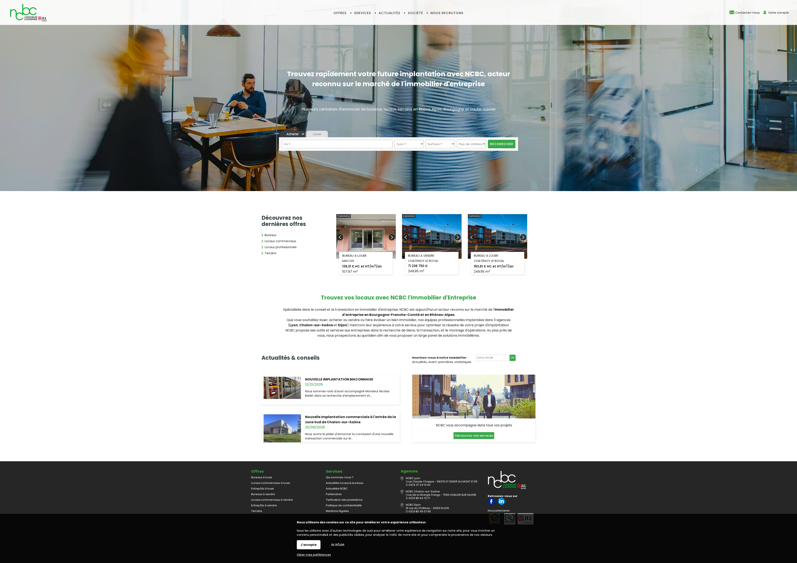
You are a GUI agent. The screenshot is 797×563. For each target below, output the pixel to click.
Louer (317, 134)
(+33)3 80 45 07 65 (418, 511)
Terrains (270, 253)
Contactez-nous (747, 13)
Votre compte (778, 13)
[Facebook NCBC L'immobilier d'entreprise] (491, 504)
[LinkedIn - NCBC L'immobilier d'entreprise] (501, 504)
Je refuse (337, 544)
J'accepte (309, 545)
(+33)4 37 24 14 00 (418, 485)
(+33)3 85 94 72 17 (418, 498)
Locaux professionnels (281, 247)
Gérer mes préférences (314, 555)
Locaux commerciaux (280, 241)
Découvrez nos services (474, 435)
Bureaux (270, 235)
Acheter (292, 134)
